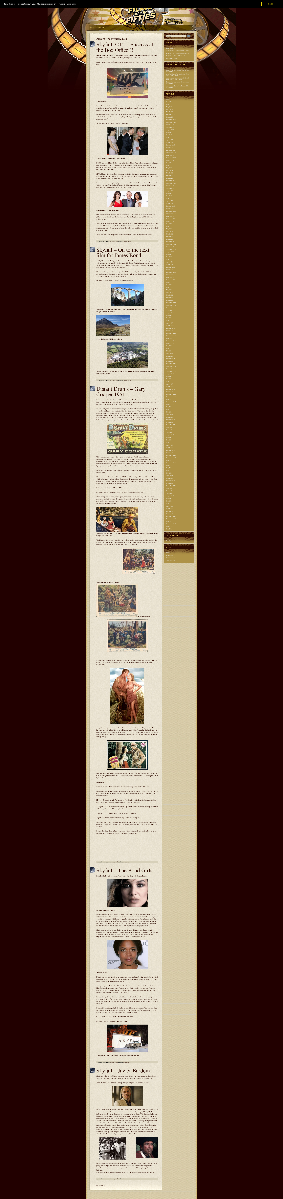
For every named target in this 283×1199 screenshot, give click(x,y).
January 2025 (170, 147)
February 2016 (170, 420)
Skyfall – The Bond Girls (124, 870)
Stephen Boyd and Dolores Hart (175, 56)
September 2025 (171, 127)
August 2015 (170, 435)
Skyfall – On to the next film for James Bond (122, 252)
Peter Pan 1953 (170, 48)
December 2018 (171, 333)
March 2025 (170, 142)
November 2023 (171, 183)
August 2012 (170, 526)
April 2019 (169, 323)
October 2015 (170, 430)
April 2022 (169, 231)
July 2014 (169, 468)
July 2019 (169, 315)
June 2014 (169, 470)
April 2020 (169, 292)
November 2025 (171, 122)
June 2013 (169, 501)
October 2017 (170, 369)
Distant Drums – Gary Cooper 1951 (121, 391)
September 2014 (171, 463)
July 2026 (169, 102)
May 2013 (169, 503)
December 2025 (171, 120)
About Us (100, 28)
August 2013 (170, 496)
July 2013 (169, 498)
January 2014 (170, 483)
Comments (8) (127, 241)
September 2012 (171, 524)
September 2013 (171, 493)
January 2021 (170, 270)
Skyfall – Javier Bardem (123, 1070)
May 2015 (169, 442)
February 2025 (170, 145)
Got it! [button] (270, 4)
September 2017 (171, 371)
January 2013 (170, 514)
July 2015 (169, 437)
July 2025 (169, 132)
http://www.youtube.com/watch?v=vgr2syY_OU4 (111, 1021)
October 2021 (170, 247)
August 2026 (170, 99)
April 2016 (169, 414)
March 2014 (170, 478)
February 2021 (170, 267)
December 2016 (171, 394)
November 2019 (171, 305)
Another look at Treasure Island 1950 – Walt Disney (180, 70)
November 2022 (171, 214)
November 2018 (171, 336)
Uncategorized (114, 241)
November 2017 (171, 366)
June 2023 (169, 196)
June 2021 (169, 257)
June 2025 (169, 135)
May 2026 (169, 107)
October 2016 (170, 399)
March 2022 (170, 234)
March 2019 (170, 325)
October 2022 (170, 216)
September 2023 (171, 188)
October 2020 (170, 277)
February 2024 (170, 175)
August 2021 (170, 252)
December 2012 (171, 516)
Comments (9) (127, 862)
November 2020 (171, 275)
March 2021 (170, 264)
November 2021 (171, 244)
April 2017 (169, 384)
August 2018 (170, 343)
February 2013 (170, 511)
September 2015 (171, 432)
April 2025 (169, 140)
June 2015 (169, 440)
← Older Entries (100, 1185)
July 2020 (169, 285)
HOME (92, 28)
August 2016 (170, 404)
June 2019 (169, 318)
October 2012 (170, 521)
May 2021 (169, 259)
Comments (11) (127, 380)
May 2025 (169, 137)
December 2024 (171, 150)
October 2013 (170, 491)
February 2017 (170, 389)
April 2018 (169, 353)
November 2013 (171, 488)
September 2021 (171, 249)
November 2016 (171, 397)
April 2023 (169, 201)
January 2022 (170, 239)
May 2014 (169, 473)
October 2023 (170, 186)
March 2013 (170, 509)
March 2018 (170, 356)
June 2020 (169, 287)
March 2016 (170, 417)
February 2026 (170, 114)
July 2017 (169, 376)
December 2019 (171, 303)
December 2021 (171, 242)
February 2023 (170, 206)
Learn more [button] (71, 4)
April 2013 (169, 506)
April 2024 (169, 170)
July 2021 (169, 254)
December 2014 (171, 455)
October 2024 (170, 155)
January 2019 (170, 331)
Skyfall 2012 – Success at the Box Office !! (124, 46)
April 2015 (169, 445)
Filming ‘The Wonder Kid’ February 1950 (178, 53)
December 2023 (171, 181)
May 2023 (169, 198)
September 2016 (171, 402)
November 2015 (171, 427)
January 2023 (170, 209)
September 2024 (171, 158)
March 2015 (170, 448)
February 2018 (170, 359)
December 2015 (171, 425)
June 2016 (169, 409)
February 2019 (170, 328)
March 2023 (170, 203)
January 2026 (170, 117)
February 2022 (170, 236)
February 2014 (170, 481)
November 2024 (171, 153)
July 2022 (169, 224)
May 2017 (169, 381)
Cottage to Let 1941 (172, 58)
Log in (168, 553)
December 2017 (171, 364)
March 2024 (170, 173)
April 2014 (169, 476)
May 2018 (169, 351)
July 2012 (169, 529)
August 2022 (170, 221)
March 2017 (170, 387)
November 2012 (171, 519)
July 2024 (169, 163)
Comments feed (171, 558)
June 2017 (169, 379)
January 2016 (170, 422)
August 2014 (170, 465)
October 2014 (170, 460)
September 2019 (171, 310)
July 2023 (169, 193)
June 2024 (169, 165)
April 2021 (169, 262)
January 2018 (170, 361)
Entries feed (169, 555)
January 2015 (170, 453)
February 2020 (170, 298)
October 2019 (170, 308)
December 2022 (171, 211)
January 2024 (170, 178)
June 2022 (169, 226)
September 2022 (171, 219)
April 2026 (169, 109)
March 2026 (170, 112)
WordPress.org (170, 560)
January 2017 (170, 392)
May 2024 (169, 168)
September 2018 (171, 341)
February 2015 (170, 450)
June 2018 (169, 348)
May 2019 (169, 320)
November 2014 (171, 458)
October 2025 (170, 125)
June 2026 (169, 104)
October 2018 (170, 338)
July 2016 (169, 407)
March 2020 (170, 295)
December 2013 (171, 486)
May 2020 (169, 290)
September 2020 (171, 280)
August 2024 (170, 160)
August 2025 (170, 130)
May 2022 (169, 229)
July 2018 (169, 346)
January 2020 (170, 300)
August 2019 (170, 313)
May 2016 (169, 412)
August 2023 (170, 191)
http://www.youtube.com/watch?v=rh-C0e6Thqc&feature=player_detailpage (120, 492)
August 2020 (170, 282)
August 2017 (170, 374)
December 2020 (171, 272)
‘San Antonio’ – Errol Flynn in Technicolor (179, 51)
